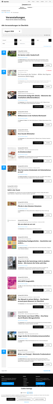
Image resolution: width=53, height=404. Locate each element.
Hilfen (29, 2)
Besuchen (8, 12)
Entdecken (25, 379)
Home (3, 12)
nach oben (48, 65)
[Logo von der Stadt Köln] (5, 1)
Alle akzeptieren (11, 399)
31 (49, 35)
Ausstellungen (26, 382)
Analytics (30, 392)
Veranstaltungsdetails (38, 65)
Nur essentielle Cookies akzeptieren (24, 399)
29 (46, 35)
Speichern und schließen (39, 399)
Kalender (25, 383)
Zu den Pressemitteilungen (7, 383)
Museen (24, 381)
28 (44, 35)
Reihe (4, 43)
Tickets (37, 1)
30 (47, 35)
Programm (25, 385)
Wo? (20, 40)
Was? (38, 40)
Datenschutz (26, 402)
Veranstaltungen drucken (47, 46)
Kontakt (42, 1)
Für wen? (4, 40)
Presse (33, 1)
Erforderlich (24, 392)
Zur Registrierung (40, 383)
